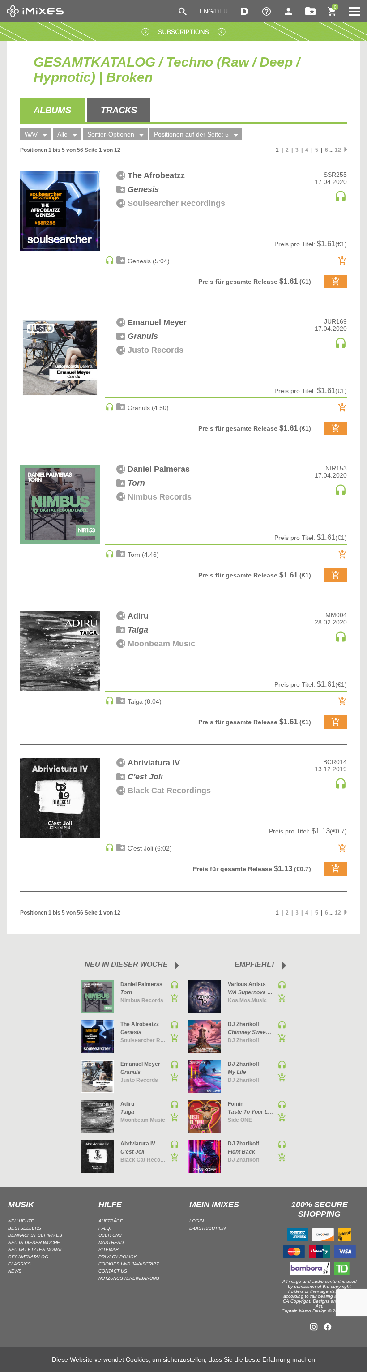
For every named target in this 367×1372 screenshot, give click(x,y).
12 (338, 150)
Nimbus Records (160, 496)
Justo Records (156, 350)
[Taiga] (60, 651)
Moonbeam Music (161, 643)
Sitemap (108, 1249)
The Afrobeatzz (156, 175)
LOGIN (196, 1220)
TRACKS (119, 110)
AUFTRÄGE (110, 1220)
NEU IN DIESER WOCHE (34, 1242)
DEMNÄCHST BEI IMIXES (35, 1235)
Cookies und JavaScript (128, 1263)
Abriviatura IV (154, 762)
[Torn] (60, 504)
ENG (206, 11)
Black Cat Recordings (169, 790)
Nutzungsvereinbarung (128, 1278)
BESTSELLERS (24, 1228)
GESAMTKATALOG (28, 1256)
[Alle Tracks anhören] (340, 200)
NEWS (14, 1271)
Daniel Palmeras (159, 469)
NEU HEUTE (21, 1220)
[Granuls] (60, 357)
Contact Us (112, 1271)
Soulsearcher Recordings (176, 203)
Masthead (111, 1242)
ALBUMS (52, 110)
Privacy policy (117, 1256)
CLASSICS (19, 1263)
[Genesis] (60, 211)
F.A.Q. (104, 1228)
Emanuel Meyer (157, 322)
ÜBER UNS (110, 1235)
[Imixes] (35, 11)
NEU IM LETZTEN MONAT (35, 1249)
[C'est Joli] (60, 798)
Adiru (138, 615)
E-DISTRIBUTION (207, 1228)
